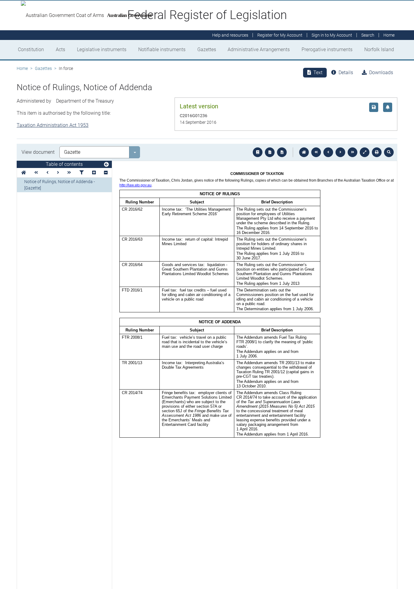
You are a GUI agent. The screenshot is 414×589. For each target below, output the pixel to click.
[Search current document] (389, 152)
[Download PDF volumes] (270, 152)
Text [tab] (317, 72)
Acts (60, 49)
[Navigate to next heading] (58, 172)
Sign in (332, 35)
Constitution (31, 49)
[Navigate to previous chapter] (316, 152)
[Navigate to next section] (340, 152)
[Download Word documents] (282, 152)
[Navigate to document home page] (23, 172)
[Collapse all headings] (105, 172)
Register (279, 35)
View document (38, 152)
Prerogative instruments (327, 49)
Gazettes (206, 49)
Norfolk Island (379, 49)
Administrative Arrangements (259, 49)
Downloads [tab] (381, 72)
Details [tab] (346, 72)
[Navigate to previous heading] (47, 172)
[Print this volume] (377, 152)
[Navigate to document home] (304, 152)
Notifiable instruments (161, 49)
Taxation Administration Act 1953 (52, 125)
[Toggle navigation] (106, 165)
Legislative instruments (101, 49)
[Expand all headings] (93, 172)
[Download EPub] (257, 152)
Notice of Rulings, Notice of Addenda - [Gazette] (59, 184)
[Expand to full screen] (364, 152)
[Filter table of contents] (81, 172)
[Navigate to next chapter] (352, 152)
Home (22, 68)
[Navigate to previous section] (328, 152)
